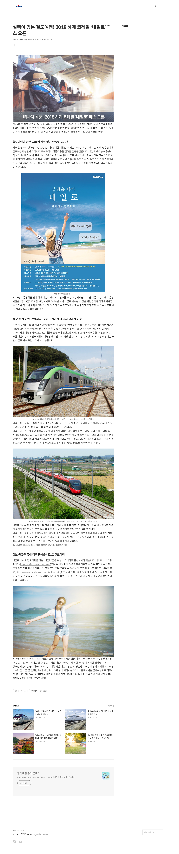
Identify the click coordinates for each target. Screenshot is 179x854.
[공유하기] (21, 691)
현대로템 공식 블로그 (28, 773)
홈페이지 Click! (18, 830)
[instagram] (14, 842)
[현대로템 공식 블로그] (18, 6)
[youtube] (20, 842)
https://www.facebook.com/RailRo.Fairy (38, 572)
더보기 (111, 705)
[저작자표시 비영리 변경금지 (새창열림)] (43, 691)
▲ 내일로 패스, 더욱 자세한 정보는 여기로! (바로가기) (40, 545)
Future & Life (18, 39)
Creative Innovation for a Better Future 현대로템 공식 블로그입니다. (46, 777)
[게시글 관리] (24, 691)
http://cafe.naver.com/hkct (35, 564)
